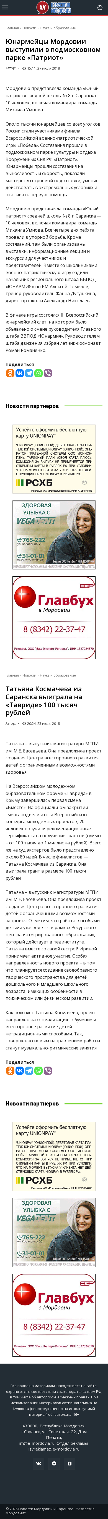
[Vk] (38, 1464)
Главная (12, 28)
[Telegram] (29, 373)
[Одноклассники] (69, 1464)
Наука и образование (58, 28)
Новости (29, 28)
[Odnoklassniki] (10, 373)
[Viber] (48, 373)
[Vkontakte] (20, 373)
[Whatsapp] (38, 373)
